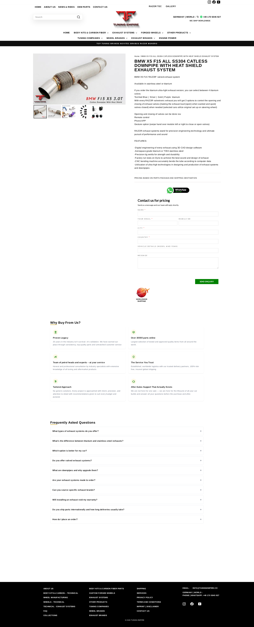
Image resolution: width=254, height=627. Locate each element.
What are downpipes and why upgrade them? (75, 470)
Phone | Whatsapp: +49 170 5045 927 (201, 595)
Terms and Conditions (149, 602)
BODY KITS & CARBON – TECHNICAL (60, 593)
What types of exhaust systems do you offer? (75, 431)
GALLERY (171, 6)
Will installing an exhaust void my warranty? (74, 500)
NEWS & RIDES (66, 7)
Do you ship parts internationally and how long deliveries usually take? (88, 509)
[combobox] (58, 17)
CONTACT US (100, 7)
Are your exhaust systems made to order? (73, 480)
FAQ (45, 611)
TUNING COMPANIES (89, 38)
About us (48, 589)
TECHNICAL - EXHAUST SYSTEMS (59, 606)
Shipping (141, 589)
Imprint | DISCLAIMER (148, 606)
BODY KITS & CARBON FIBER (90, 33)
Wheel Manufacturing (55, 597)
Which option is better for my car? (69, 451)
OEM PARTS (83, 7)
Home (66, 33)
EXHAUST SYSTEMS (123, 33)
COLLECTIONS (50, 615)
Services (141, 593)
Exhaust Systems (98, 597)
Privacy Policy (145, 597)
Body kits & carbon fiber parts (106, 589)
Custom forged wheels (102, 593)
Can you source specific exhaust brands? (73, 490)
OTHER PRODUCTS (178, 33)
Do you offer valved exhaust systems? (72, 460)
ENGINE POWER (167, 38)
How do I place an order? (65, 519)
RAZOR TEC (155, 6)
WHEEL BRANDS (115, 38)
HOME (38, 7)
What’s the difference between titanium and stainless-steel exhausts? (87, 441)
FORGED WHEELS (151, 33)
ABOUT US (50, 7)
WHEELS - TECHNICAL (54, 602)
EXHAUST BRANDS (142, 38)
